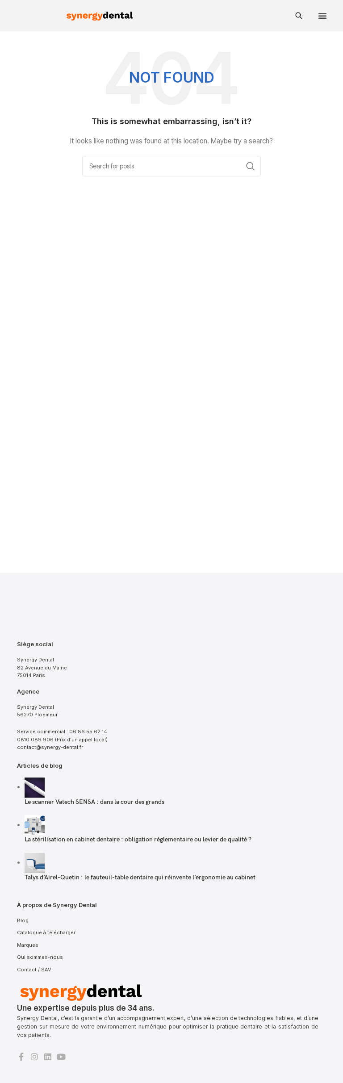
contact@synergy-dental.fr (50, 747)
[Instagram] (34, 1057)
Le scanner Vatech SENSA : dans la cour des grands (94, 802)
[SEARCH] (250, 166)
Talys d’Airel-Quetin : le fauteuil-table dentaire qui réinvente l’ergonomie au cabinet (140, 877)
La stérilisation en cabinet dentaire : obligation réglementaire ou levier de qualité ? (138, 839)
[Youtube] (61, 1057)
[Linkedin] (48, 1057)
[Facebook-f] (21, 1057)
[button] (322, 15)
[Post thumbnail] (35, 786)
